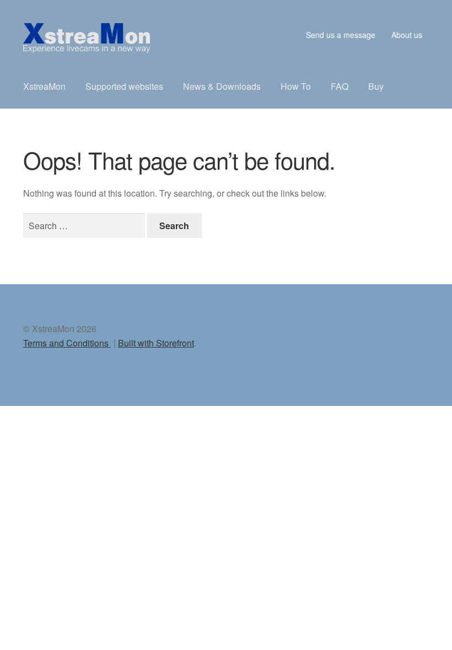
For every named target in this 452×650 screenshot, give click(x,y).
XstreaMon (44, 86)
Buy (376, 86)
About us (406, 34)
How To (296, 86)
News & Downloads (222, 86)
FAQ (339, 86)
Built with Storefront (156, 343)
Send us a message (340, 34)
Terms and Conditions (67, 343)
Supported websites (124, 86)
